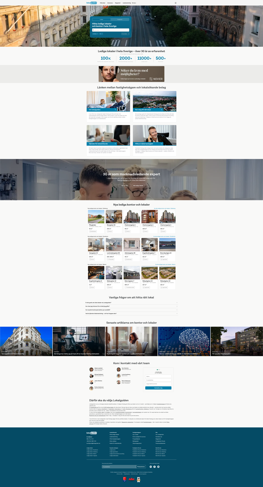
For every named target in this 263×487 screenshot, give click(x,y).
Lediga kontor (113, 449)
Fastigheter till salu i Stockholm (139, 449)
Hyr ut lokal (135, 434)
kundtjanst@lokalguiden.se (93, 443)
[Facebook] (154, 467)
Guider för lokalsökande (115, 443)
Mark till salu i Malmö (160, 453)
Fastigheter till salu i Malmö (139, 453)
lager (103, 412)
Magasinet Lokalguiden (127, 422)
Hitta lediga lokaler (114, 434)
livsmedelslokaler (137, 412)
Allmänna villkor (120, 474)
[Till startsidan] (92, 3)
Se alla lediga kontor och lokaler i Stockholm (164, 236)
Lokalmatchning (114, 436)
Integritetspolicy (127, 474)
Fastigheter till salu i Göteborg (139, 451)
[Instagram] (158, 467)
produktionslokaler (120, 412)
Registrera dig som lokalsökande (97, 415)
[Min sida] (175, 3)
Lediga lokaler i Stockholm (92, 449)
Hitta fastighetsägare (115, 439)
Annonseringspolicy (142, 474)
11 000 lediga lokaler (108, 407)
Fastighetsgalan (148, 422)
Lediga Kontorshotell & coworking (117, 453)
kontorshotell (128, 412)
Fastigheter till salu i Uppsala (139, 455)
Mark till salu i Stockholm (161, 449)
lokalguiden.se (94, 407)
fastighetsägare (161, 404)
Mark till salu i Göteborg (161, 451)
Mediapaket (136, 441)
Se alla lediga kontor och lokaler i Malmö (165, 264)
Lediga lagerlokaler (114, 451)
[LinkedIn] (151, 467)
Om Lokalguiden (160, 434)
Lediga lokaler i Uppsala (92, 455)
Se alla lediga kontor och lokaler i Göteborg (164, 208)
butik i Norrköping (127, 409)
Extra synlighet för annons (139, 436)
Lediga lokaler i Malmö (91, 453)
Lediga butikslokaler (114, 455)
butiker (108, 412)
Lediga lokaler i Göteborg (92, 451)
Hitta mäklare (113, 441)
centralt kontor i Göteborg (142, 409)
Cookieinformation (134, 474)
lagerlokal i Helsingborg (115, 409)
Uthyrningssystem (137, 443)
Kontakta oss (159, 436)
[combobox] (112, 30)
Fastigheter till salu (160, 441)
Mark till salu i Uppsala (160, 455)
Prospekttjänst (136, 439)
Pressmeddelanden (160, 443)
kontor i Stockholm (102, 409)
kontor (99, 412)
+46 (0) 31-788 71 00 (91, 441)
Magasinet (158, 439)
